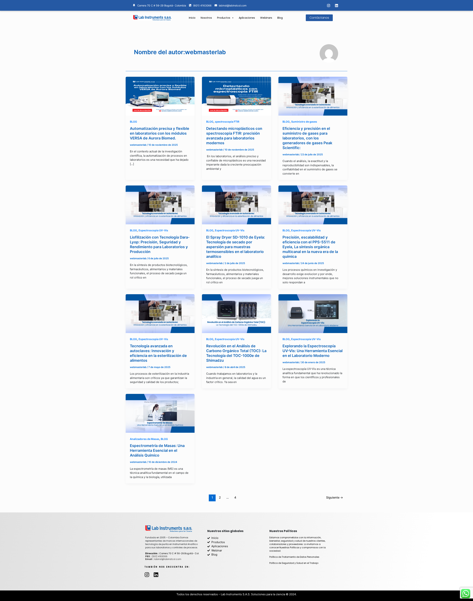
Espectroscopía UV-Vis (153, 230)
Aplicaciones (247, 18)
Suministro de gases (304, 121)
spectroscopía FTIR (227, 121)
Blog (280, 18)
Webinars (266, 18)
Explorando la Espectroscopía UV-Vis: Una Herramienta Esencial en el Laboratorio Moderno (313, 351)
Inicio (192, 18)
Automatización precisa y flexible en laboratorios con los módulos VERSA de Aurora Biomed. (159, 133)
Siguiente (334, 497)
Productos (223, 18)
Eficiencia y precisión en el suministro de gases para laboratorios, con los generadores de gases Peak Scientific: (307, 138)
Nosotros (206, 18)
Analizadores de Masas (144, 438)
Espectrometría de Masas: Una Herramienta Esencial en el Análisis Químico (157, 450)
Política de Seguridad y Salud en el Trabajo (293, 563)
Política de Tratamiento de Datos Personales (294, 556)
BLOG (133, 121)
